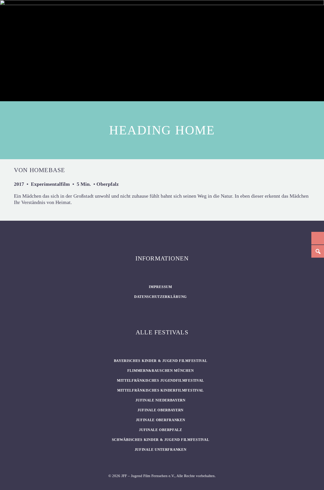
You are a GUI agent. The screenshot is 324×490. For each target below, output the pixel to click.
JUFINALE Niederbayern (160, 400)
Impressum (160, 287)
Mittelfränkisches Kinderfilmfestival (160, 390)
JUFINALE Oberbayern (160, 410)
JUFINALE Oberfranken (160, 420)
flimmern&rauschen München (160, 371)
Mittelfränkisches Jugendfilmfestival (160, 380)
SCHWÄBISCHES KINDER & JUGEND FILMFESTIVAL (160, 440)
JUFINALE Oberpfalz (160, 430)
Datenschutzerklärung (160, 297)
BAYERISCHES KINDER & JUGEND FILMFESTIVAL (160, 361)
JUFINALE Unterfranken (161, 450)
